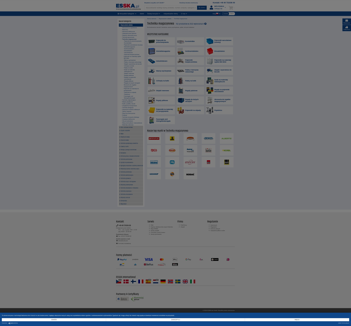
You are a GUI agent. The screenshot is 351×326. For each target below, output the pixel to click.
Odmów (54, 320)
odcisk (339, 323)
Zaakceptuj (175, 320)
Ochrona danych (345, 323)
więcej (297, 320)
